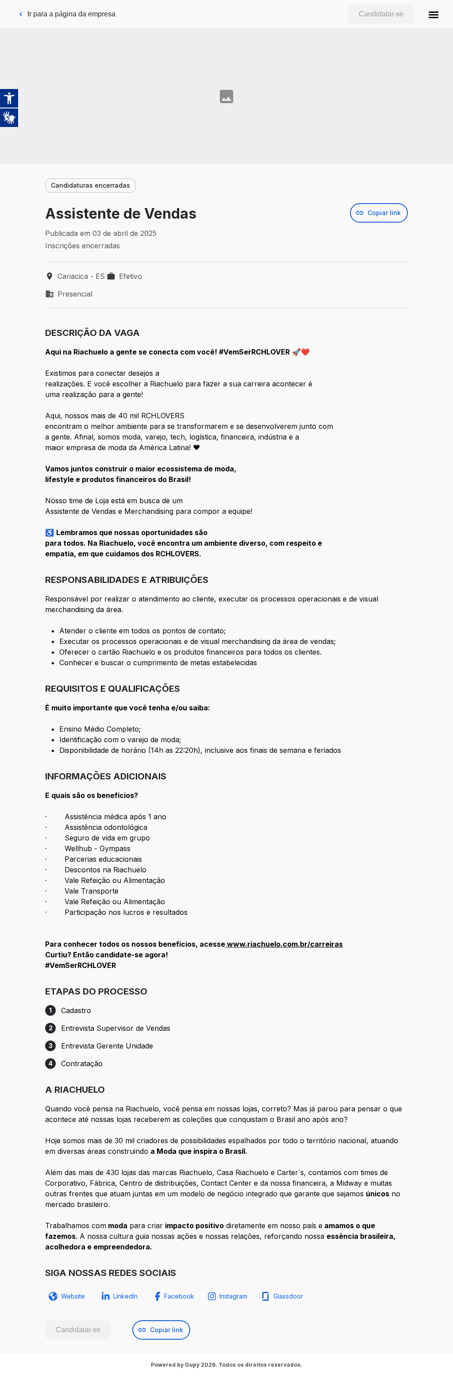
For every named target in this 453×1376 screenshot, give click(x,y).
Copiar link (384, 212)
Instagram (233, 1296)
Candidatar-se (381, 14)
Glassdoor (288, 1296)
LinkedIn (125, 1296)
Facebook (179, 1296)
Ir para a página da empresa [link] (71, 14)
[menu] (433, 14)
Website (73, 1296)
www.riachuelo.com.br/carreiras (285, 944)
